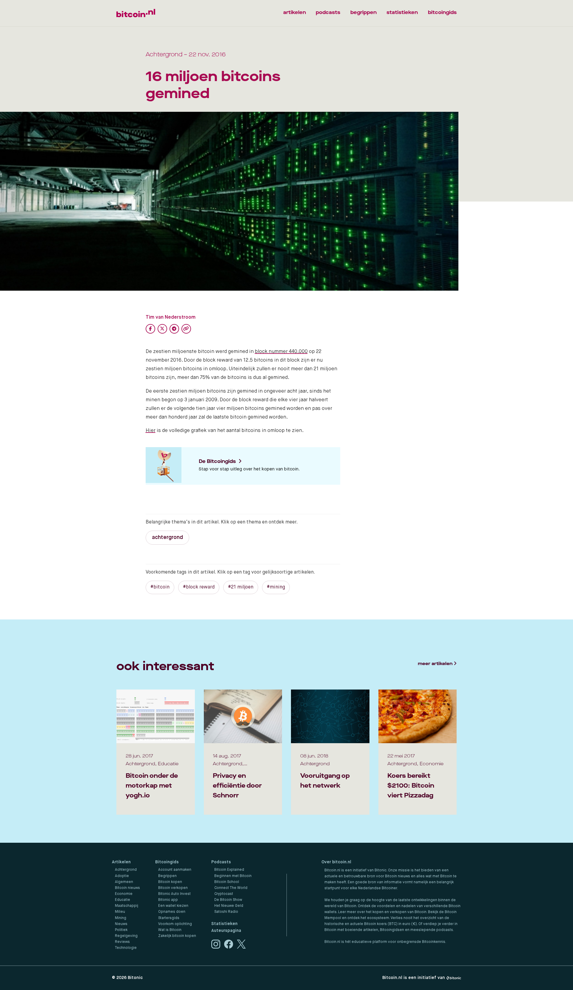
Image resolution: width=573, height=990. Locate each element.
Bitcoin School (226, 882)
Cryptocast (223, 894)
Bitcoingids (167, 862)
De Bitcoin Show (228, 900)
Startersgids (168, 918)
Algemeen (124, 882)
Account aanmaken (174, 870)
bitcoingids (442, 12)
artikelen (294, 12)
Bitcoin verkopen (173, 888)
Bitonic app (168, 900)
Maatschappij (126, 906)
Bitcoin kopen (170, 882)
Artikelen (121, 862)
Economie (124, 894)
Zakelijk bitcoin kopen (177, 936)
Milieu (120, 912)
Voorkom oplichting (175, 924)
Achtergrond (126, 870)
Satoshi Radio (226, 912)
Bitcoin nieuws (127, 888)
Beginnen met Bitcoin (233, 876)
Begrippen (167, 876)
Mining (120, 918)
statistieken (402, 12)
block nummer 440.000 (281, 351)
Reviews (122, 942)
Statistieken (224, 924)
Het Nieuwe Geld (228, 906)
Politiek (121, 930)
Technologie (126, 948)
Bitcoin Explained (229, 870)
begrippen (363, 12)
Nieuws (121, 924)
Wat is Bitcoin (169, 930)
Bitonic (135, 978)
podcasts (328, 12)
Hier (150, 430)
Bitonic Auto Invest (174, 894)
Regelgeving (126, 936)
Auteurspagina (226, 931)
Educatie (122, 900)
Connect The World (230, 888)
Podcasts (221, 862)
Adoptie (122, 876)
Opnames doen (171, 912)
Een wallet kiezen (173, 906)
